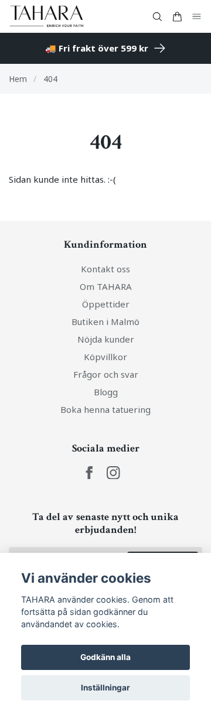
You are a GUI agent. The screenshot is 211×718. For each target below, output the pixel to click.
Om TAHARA (106, 286)
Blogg (106, 392)
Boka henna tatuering (105, 409)
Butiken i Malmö (105, 321)
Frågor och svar (105, 374)
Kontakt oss (105, 269)
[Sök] (157, 16)
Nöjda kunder (105, 339)
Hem (18, 78)
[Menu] (197, 17)
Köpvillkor (105, 357)
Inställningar (105, 687)
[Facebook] (89, 473)
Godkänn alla (105, 657)
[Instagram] (113, 473)
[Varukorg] (177, 16)
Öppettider (106, 304)
